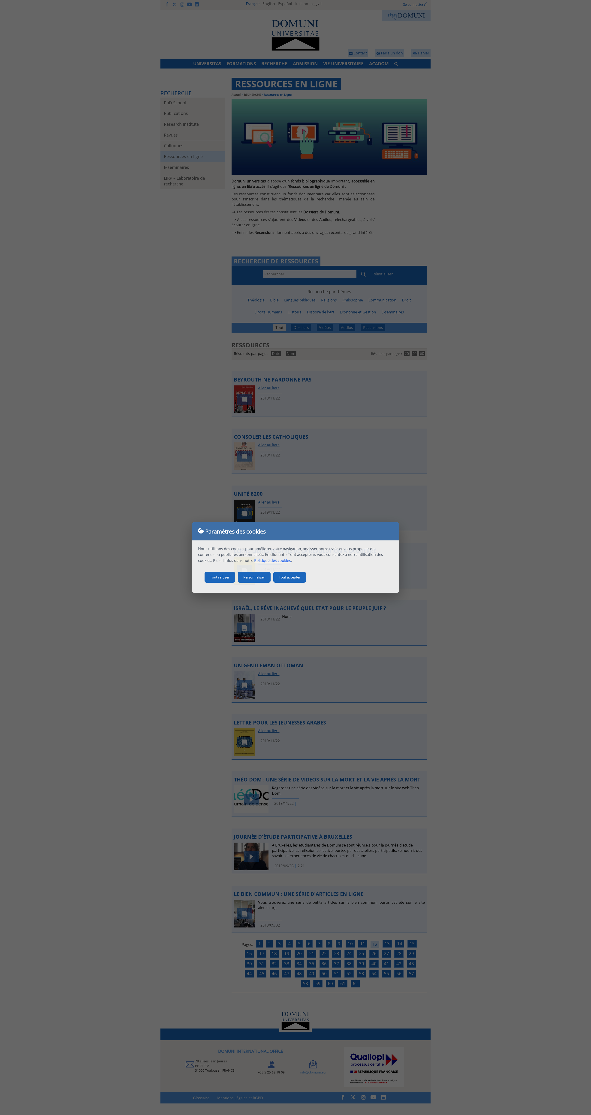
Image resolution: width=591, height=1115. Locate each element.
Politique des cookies (272, 560)
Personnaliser (254, 577)
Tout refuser (219, 577)
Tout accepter (289, 577)
